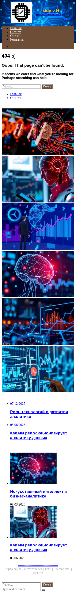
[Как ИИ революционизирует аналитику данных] (38, 179)
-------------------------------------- (38, 565)
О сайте (15, 32)
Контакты (17, 39)
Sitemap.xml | (63, 569)
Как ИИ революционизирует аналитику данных (38, 547)
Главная (16, 28)
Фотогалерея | (34, 569)
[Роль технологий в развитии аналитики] (38, 322)
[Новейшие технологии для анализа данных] (38, 369)
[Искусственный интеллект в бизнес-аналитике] (38, 274)
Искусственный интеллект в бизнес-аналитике (38, 493)
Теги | (49, 569)
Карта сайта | (14, 569)
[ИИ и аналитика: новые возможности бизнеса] (38, 132)
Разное (38, 573)
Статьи (15, 35)
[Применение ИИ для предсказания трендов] (38, 227)
